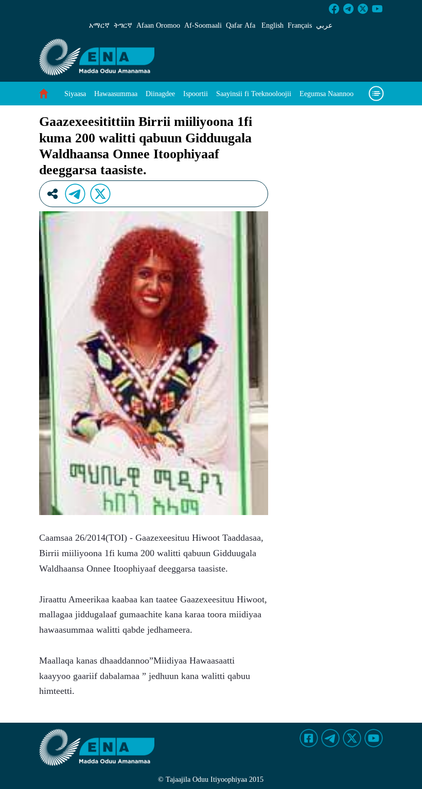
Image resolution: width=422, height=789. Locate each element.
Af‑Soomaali (203, 25)
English (272, 25)
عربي (324, 25)
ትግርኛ (123, 25)
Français (300, 25)
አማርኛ (99, 25)
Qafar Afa (240, 25)
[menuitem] (75, 93)
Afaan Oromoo (158, 25)
